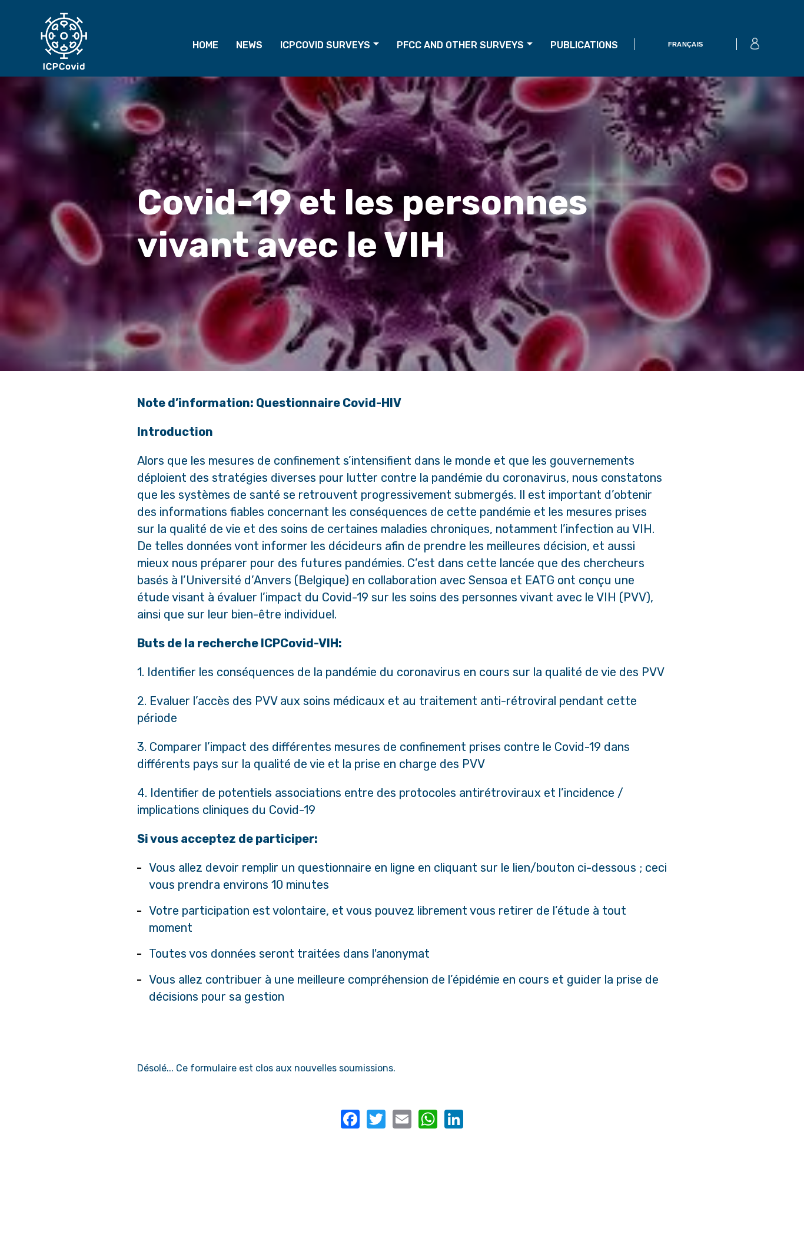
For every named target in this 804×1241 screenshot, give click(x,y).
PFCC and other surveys (460, 45)
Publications (584, 45)
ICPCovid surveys (325, 45)
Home (205, 45)
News (249, 45)
